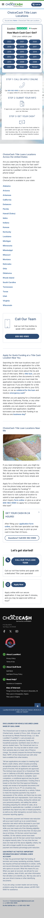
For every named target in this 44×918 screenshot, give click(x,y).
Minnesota (7, 245)
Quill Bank (9, 671)
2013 (9, 57)
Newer (34, 67)
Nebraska (7, 264)
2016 (9, 52)
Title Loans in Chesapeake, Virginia (17, 694)
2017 (35, 47)
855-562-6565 (22, 336)
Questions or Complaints (14, 683)
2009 (22, 62)
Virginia (6, 301)
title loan (28, 374)
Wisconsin (7, 305)
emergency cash (17, 393)
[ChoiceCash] (17, 618)
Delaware (7, 204)
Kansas (6, 227)
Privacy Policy (11, 658)
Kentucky (7, 232)
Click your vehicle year (22, 36)
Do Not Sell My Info (9, 905)
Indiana (6, 223)
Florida (6, 209)
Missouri (6, 255)
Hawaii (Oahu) (9, 213)
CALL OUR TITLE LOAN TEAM (25, 561)
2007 (9, 67)
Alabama (6, 186)
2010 (9, 62)
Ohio (5, 268)
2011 (35, 57)
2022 (9, 41)
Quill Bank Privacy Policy (14, 674)
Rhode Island (8, 278)
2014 (35, 52)
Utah (5, 296)
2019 (9, 47)
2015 (22, 52)
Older (22, 67)
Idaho (5, 218)
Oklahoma (7, 273)
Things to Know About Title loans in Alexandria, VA (22, 691)
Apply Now (18, 584)
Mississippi (8, 250)
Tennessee (8, 287)
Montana (7, 259)
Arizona (6, 190)
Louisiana (7, 236)
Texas (5, 291)
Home (15, 20)
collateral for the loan (25, 390)
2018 (22, 47)
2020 (35, 41)
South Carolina (9, 282)
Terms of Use (10, 662)
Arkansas (7, 195)
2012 (22, 57)
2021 (22, 41)
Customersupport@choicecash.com (22, 901)
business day (19, 414)
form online (19, 500)
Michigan (7, 241)
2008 (35, 62)
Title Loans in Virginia (13, 697)
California (7, 200)
